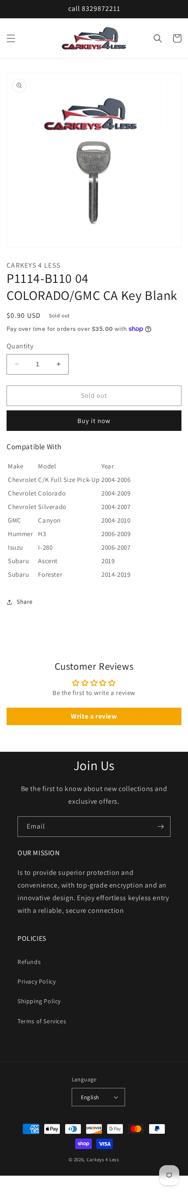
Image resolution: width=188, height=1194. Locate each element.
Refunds (29, 962)
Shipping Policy (39, 1001)
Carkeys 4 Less (103, 1159)
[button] (11, 38)
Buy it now (94, 420)
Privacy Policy (36, 981)
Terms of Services (41, 1021)
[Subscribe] (160, 826)
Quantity (20, 346)
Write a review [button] (94, 716)
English (90, 1097)
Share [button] (25, 602)
